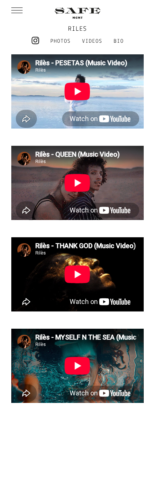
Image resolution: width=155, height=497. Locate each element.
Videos (92, 41)
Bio (119, 41)
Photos (60, 41)
